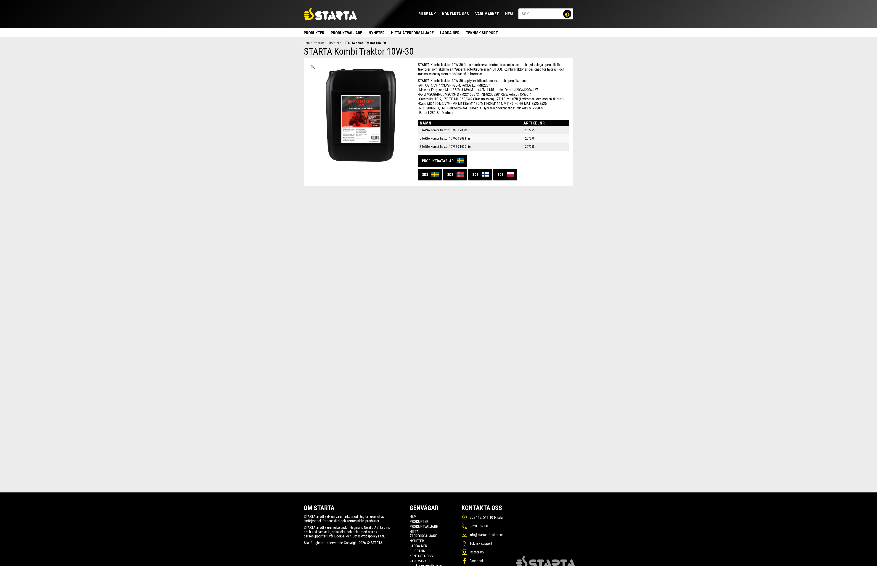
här (382, 536)
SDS (425, 174)
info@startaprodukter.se (487, 535)
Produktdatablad (438, 161)
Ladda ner (450, 32)
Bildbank (427, 13)
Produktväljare (346, 32)
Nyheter (377, 32)
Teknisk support (482, 32)
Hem (509, 13)
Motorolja (335, 43)
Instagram (477, 552)
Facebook (477, 561)
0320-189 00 (479, 526)
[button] (313, 67)
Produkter (314, 32)
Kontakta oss (455, 13)
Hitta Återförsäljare (412, 32)
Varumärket (487, 13)
